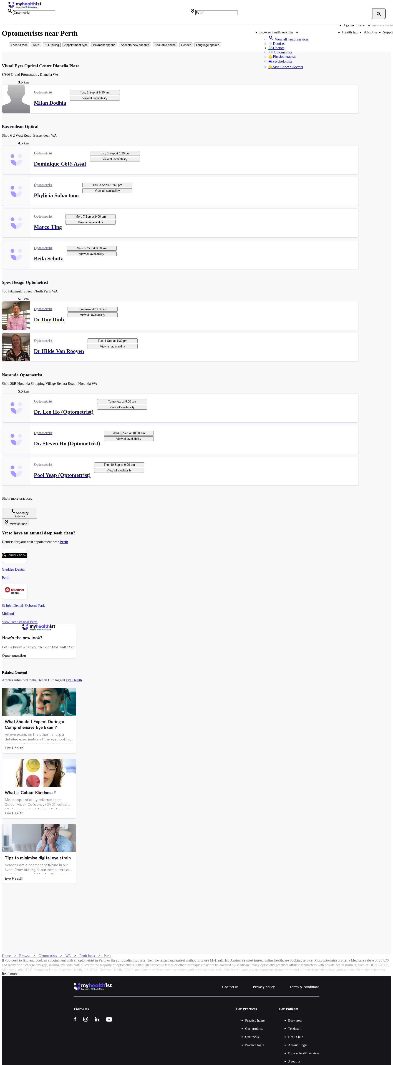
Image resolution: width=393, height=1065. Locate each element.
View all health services (288, 39)
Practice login (254, 1045)
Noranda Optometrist (22, 375)
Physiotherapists (282, 56)
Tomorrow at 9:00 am (122, 401)
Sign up (348, 25)
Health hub (350, 32)
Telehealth (295, 1028)
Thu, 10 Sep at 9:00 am (119, 464)
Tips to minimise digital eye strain (38, 858)
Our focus (252, 1037)
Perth (64, 542)
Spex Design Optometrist (25, 282)
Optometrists (280, 52)
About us (371, 32)
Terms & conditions (304, 987)
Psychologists (280, 61)
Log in (360, 25)
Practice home (255, 1020)
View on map (15, 522)
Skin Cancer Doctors (285, 67)
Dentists (276, 43)
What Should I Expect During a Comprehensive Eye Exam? (34, 724)
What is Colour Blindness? (30, 793)
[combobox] (34, 12)
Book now (295, 1020)
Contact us (230, 987)
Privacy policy (264, 987)
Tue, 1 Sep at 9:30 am (95, 92)
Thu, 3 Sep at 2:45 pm (107, 185)
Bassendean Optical (20, 126)
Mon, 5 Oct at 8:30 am (92, 248)
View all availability (94, 98)
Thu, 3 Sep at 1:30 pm (115, 153)
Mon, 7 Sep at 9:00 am (91, 216)
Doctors (276, 48)
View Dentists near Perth (20, 622)
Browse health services (303, 1053)
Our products (254, 1028)
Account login (297, 1045)
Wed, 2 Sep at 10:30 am (129, 433)
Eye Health (74, 680)
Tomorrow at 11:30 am (92, 309)
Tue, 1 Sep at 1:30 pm (112, 340)
